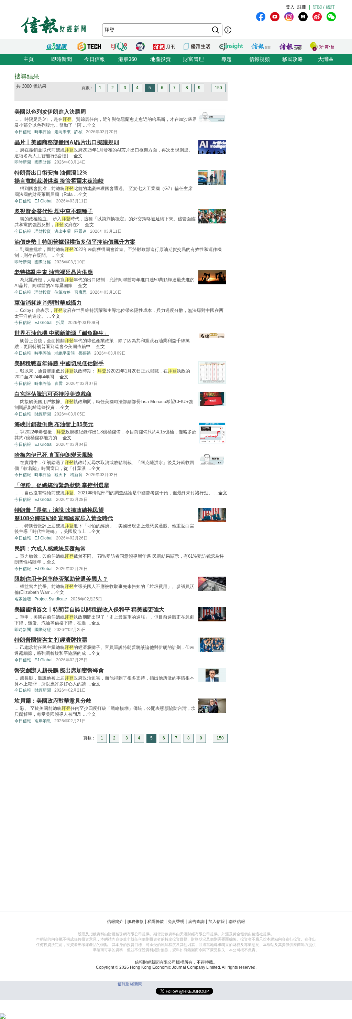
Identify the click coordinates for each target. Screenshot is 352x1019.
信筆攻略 (62, 292)
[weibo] (317, 16)
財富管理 (193, 59)
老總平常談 (64, 353)
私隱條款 (155, 921)
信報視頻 (259, 59)
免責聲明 (176, 921)
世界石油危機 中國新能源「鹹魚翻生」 (61, 333)
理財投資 (42, 231)
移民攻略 (292, 59)
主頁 (28, 59)
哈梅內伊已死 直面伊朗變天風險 (53, 455)
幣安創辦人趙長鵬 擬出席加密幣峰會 (59, 670)
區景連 (80, 231)
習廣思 (80, 292)
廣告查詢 (196, 921)
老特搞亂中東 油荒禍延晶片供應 (53, 272)
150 (218, 87)
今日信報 (94, 59)
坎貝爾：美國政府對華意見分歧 (52, 701)
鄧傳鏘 (84, 353)
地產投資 (160, 59)
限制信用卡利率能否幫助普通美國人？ (61, 579)
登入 (290, 7)
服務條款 (135, 921)
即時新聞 (61, 59)
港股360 (127, 59)
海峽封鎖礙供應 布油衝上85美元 (54, 424)
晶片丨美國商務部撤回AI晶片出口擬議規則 (66, 142)
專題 (226, 59)
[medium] (303, 16)
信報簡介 (115, 921)
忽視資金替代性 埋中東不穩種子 (53, 211)
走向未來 (62, 131)
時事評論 (42, 131)
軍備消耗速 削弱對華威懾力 (48, 303)
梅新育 (76, 474)
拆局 (60, 322)
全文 (91, 125)
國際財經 (42, 162)
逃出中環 (62, 231)
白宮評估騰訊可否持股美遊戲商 (52, 394)
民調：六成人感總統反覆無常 (50, 548)
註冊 (301, 7)
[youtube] (274, 16)
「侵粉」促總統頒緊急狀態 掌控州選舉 (61, 485)
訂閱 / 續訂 (324, 7)
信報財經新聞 (130, 983)
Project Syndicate (50, 599)
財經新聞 (42, 414)
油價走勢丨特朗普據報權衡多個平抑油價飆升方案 (74, 242)
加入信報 (216, 921)
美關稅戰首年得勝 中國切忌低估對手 (59, 363)
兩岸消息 (42, 720)
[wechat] (331, 16)
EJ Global (43, 201)
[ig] (289, 16)
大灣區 (325, 59)
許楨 (78, 131)
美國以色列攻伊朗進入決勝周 (50, 112)
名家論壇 (22, 599)
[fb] (260, 16)
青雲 (58, 383)
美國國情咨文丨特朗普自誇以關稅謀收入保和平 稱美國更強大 (89, 609)
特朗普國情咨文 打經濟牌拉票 (50, 640)
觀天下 (60, 474)
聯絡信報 (237, 921)
